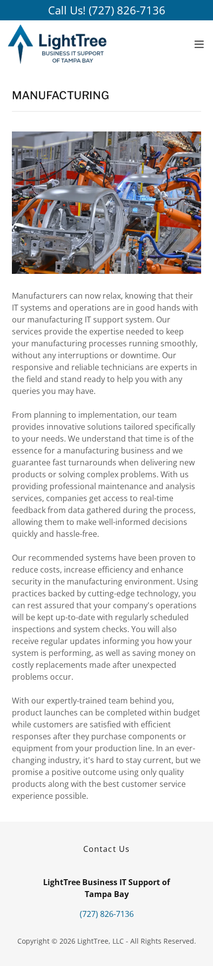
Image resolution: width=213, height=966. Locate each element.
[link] (57, 44)
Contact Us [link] (106, 848)
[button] (199, 44)
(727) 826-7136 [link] (107, 913)
